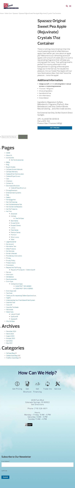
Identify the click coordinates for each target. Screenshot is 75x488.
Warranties (9, 309)
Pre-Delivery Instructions (14, 256)
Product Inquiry (11, 263)
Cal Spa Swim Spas (17, 284)
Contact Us (9, 183)
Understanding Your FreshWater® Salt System (20, 300)
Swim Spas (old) (11, 291)
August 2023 (10, 336)
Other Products (11, 249)
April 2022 (9, 341)
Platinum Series (15, 232)
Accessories (10, 158)
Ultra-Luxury (15, 237)
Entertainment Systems (13, 193)
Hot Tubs (9, 211)
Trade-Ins (47, 389)
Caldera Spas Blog (11, 356)
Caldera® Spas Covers (13, 176)
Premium (13, 235)
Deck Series (14, 221)
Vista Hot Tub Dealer (12, 307)
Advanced (14, 214)
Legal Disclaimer (11, 242)
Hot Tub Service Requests (14, 207)
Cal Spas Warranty (12, 172)
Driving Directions (11, 190)
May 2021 (9, 343)
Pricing (8, 258)
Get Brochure (27, 390)
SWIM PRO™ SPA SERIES (23, 286)
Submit (5, 477)
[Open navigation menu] (70, 6)
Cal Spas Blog (10, 353)
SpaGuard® (14, 317)
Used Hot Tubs (10, 302)
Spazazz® (14, 319)
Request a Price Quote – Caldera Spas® (23, 270)
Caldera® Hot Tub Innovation (15, 174)
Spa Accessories (11, 279)
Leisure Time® (15, 314)
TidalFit (8, 298)
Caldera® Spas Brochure (18, 188)
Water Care (8, 13)
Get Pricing (55, 128)
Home (1, 13)
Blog (7, 165)
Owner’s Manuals (11, 253)
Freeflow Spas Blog (12, 358)
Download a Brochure (12, 186)
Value (12, 239)
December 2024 (11, 331)
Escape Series (15, 223)
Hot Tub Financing (11, 202)
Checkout (9, 181)
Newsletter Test (11, 246)
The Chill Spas (19, 218)
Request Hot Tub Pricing (13, 267)
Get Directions (37, 404)
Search (23, 137)
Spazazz (15, 13)
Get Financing (37, 390)
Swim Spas (9, 281)
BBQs (8, 162)
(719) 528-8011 (40, 408)
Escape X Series (16, 225)
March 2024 (10, 334)
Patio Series (14, 230)
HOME (8, 153)
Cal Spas (13, 216)
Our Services (10, 251)
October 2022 (10, 338)
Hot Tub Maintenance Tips (14, 204)
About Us (9, 155)
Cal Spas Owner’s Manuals (14, 169)
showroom (9, 274)
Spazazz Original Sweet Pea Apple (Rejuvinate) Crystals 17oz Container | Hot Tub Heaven (11, 6)
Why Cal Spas (10, 321)
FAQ (7, 195)
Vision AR (9, 305)
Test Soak (9, 293)
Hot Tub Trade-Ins (11, 209)
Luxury (13, 228)
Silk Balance (10, 277)
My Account (10, 244)
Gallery (8, 197)
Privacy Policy (10, 260)
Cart (7, 179)
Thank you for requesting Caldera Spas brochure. (21, 296)
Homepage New (11, 200)
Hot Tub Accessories (17, 160)
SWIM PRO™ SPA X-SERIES (24, 288)
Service (8, 272)
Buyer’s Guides (10, 167)
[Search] (67, 6)
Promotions (10, 265)
